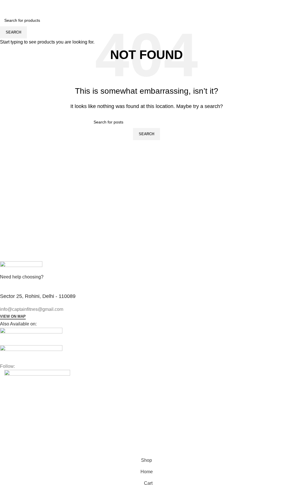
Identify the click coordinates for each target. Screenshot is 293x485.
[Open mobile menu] (6, 5)
